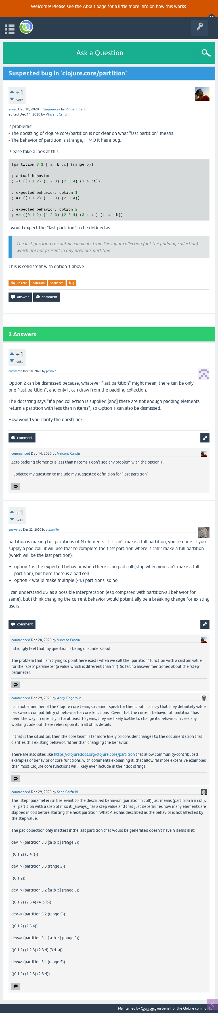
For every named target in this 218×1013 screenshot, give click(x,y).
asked (13, 109)
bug (71, 283)
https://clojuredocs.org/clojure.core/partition (94, 754)
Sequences (51, 109)
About (89, 6)
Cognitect (148, 1008)
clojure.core (19, 283)
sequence (56, 283)
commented (20, 454)
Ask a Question (99, 53)
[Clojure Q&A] (26, 27)
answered (15, 371)
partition (39, 283)
